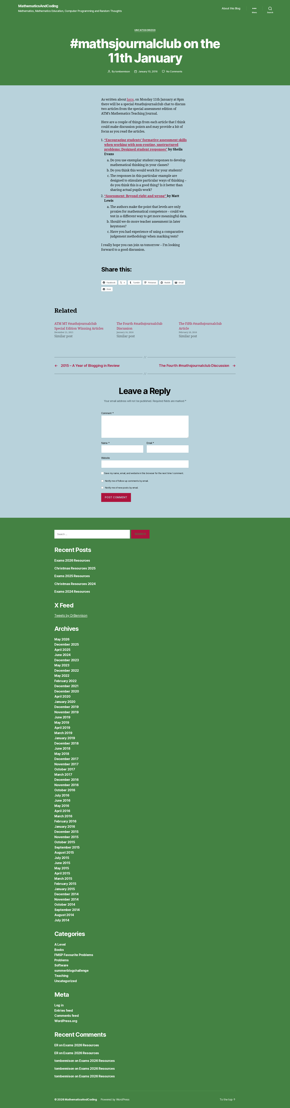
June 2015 (62, 863)
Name (105, 443)
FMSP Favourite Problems (73, 955)
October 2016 (64, 790)
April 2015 (62, 873)
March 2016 (63, 816)
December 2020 (66, 691)
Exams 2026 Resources (72, 560)
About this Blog (231, 8)
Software (61, 965)
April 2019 (62, 728)
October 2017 (64, 769)
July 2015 (61, 858)
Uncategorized (145, 30)
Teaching (61, 976)
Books (59, 950)
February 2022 (65, 681)
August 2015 (64, 852)
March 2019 (63, 733)
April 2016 (62, 811)
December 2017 (66, 759)
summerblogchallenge (71, 970)
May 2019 (61, 722)
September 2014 (67, 910)
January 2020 (64, 702)
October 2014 (64, 904)
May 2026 (61, 639)
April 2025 (62, 650)
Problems (61, 960)
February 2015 (65, 884)
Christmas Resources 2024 (75, 584)
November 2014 (66, 899)
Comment (107, 413)
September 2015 (67, 847)
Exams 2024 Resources (72, 591)
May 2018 (61, 754)
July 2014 (61, 920)
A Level (60, 944)
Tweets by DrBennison (70, 615)
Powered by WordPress (115, 1099)
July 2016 (61, 795)
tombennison (122, 71)
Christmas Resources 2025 (75, 568)
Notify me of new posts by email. (121, 487)
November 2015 (66, 837)
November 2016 (66, 785)
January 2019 (64, 738)
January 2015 (64, 889)
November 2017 (66, 764)
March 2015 (63, 878)
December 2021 (66, 686)
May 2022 (61, 676)
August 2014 (64, 915)
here (130, 100)
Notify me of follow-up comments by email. (126, 480)
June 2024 (62, 655)
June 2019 (62, 717)
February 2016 (65, 821)
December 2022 (66, 670)
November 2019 (66, 712)
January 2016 (64, 826)
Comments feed (66, 1016)
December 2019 (66, 707)
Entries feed (63, 1010)
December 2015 (66, 832)
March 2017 (63, 774)
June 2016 (62, 800)
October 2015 (64, 842)
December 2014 (66, 894)
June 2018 (62, 748)
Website (105, 457)
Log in (58, 1005)
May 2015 (61, 868)
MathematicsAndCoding (38, 6)
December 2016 (66, 780)
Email (150, 443)
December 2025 (66, 644)
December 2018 (66, 743)
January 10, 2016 (148, 71)
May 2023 (61, 665)
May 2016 (61, 806)
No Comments (174, 71)
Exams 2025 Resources (72, 576)
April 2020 (62, 696)
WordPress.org (65, 1021)
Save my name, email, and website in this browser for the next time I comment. (144, 473)
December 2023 (66, 660)
